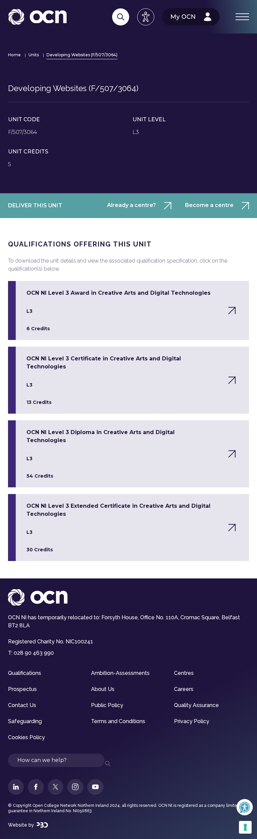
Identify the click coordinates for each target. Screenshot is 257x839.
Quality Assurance (196, 705)
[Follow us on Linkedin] (16, 787)
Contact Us (22, 705)
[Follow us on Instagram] (75, 787)
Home (14, 54)
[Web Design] (42, 825)
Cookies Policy (26, 737)
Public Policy (107, 705)
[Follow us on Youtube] (95, 787)
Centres (184, 673)
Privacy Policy (191, 721)
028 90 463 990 (34, 653)
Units (33, 54)
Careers (183, 689)
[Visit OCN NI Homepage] (37, 17)
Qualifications (24, 673)
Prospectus (22, 689)
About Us (102, 689)
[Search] (120, 16)
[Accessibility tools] (145, 16)
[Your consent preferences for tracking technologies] (245, 827)
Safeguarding (25, 721)
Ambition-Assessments (120, 673)
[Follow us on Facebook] (36, 787)
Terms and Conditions (118, 721)
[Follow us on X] (55, 787)
